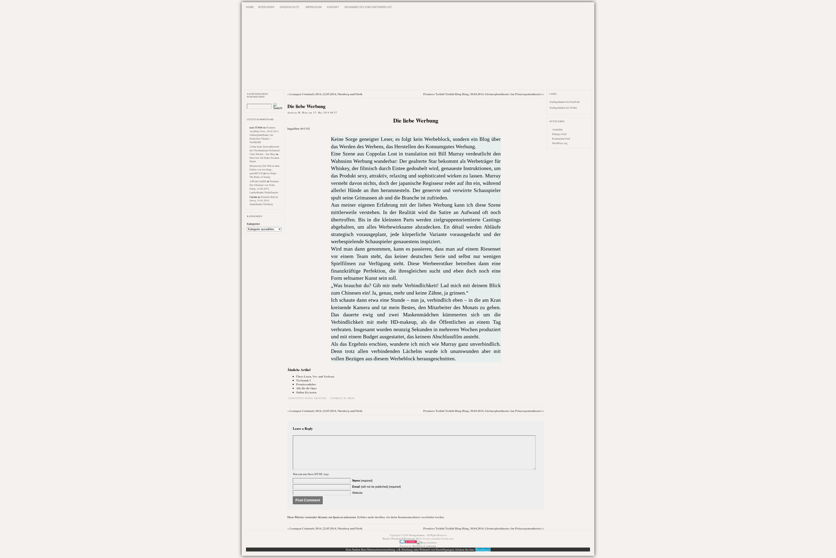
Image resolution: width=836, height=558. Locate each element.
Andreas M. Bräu (342, 398)
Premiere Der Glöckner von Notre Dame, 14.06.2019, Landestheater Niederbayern (264, 186)
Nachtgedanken (417, 535)
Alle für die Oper (306, 388)
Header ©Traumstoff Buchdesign (399, 538)
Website (357, 492)
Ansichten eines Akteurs (307, 398)
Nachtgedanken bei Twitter (563, 107)
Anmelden (557, 129)
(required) (362, 480)
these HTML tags (318, 474)
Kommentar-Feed (561, 138)
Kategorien (253, 224)
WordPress (417, 546)
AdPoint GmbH (257, 181)
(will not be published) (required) (376, 486)
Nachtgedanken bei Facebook (564, 101)
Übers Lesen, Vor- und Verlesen (315, 376)
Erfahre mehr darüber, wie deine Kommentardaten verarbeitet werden (400, 517)
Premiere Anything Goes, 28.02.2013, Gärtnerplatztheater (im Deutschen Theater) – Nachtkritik (264, 135)
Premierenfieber (306, 384)
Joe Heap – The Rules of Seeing (263, 175)
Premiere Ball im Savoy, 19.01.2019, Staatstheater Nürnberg (263, 200)
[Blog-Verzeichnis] (408, 542)
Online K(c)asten (306, 392)
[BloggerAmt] (427, 542)
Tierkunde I (303, 380)
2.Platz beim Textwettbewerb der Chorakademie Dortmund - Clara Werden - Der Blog (265, 150)
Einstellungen (483, 549)
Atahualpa (431, 546)
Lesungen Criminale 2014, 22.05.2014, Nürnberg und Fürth (326, 94)
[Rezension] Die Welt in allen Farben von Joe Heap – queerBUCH (264, 169)
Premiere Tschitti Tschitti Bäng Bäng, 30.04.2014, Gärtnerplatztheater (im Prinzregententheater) (482, 94)
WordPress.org (560, 143)
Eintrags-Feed (559, 134)
